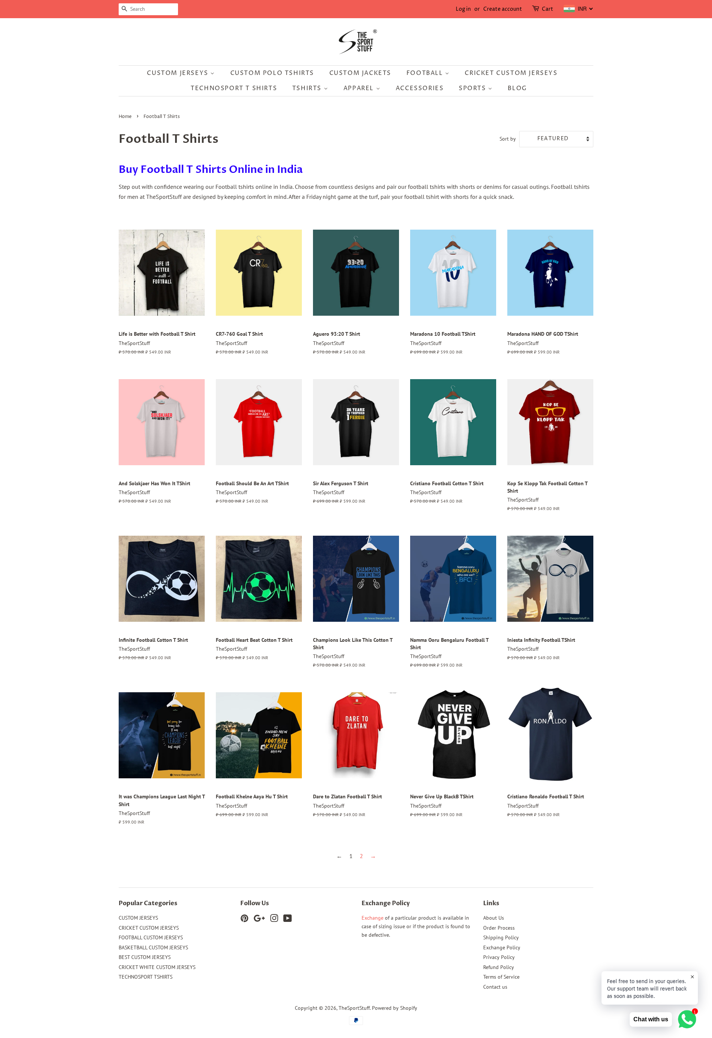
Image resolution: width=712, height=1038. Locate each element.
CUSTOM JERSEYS (178, 73)
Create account (502, 9)
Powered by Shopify (394, 1008)
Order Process (499, 927)
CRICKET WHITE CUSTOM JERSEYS (157, 967)
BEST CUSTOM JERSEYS (145, 957)
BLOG (517, 88)
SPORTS (473, 88)
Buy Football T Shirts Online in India (211, 169)
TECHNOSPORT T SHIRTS (234, 88)
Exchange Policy (501, 947)
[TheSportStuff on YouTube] (287, 919)
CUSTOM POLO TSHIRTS (272, 73)
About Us (493, 917)
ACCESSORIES (420, 88)
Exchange (372, 917)
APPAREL (359, 88)
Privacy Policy (499, 957)
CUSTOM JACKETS (360, 73)
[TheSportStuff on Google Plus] (259, 919)
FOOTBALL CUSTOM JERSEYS (151, 937)
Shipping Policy (501, 937)
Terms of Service (501, 976)
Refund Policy (498, 967)
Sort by (508, 138)
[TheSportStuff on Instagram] (274, 919)
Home (125, 117)
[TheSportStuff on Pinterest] (244, 919)
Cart (547, 9)
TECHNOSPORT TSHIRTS (145, 976)
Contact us (495, 986)
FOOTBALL (425, 73)
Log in (463, 9)
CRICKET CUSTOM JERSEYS (511, 73)
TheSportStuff (354, 1008)
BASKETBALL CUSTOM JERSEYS (153, 947)
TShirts (308, 88)
